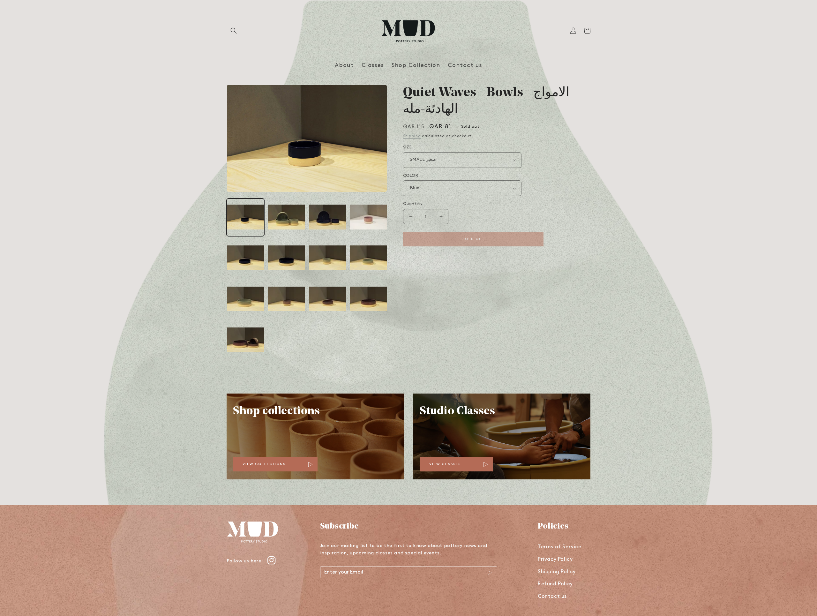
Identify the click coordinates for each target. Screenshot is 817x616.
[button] (234, 31)
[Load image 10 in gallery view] (286, 299)
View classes (445, 464)
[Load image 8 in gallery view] (368, 258)
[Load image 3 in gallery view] (327, 217)
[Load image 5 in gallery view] (245, 258)
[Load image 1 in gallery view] (245, 217)
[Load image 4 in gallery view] (368, 217)
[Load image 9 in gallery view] (245, 299)
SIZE (407, 147)
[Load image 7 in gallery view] (327, 258)
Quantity (413, 204)
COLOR (410, 176)
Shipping (412, 136)
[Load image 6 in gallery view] (286, 258)
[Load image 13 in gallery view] (245, 340)
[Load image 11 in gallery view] (327, 299)
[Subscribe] (489, 572)
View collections (264, 464)
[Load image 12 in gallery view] (368, 299)
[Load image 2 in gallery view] (286, 217)
